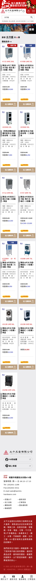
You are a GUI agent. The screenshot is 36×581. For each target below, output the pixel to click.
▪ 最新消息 (22, 499)
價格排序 (5, 42)
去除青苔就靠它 (21, 21)
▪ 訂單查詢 (22, 502)
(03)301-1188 (13, 485)
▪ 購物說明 (8, 505)
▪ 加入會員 (8, 502)
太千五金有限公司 (12, 11)
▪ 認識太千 (8, 499)
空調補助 (5, 21)
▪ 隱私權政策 (23, 505)
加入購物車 (9, 104)
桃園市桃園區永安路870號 (20, 478)
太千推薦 (30, 21)
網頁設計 (27, 569)
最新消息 (13, 579)
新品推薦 (12, 21)
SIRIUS (21, 569)
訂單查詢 (31, 579)
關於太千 (4, 579)
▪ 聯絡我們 (8, 508)
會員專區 (22, 579)
